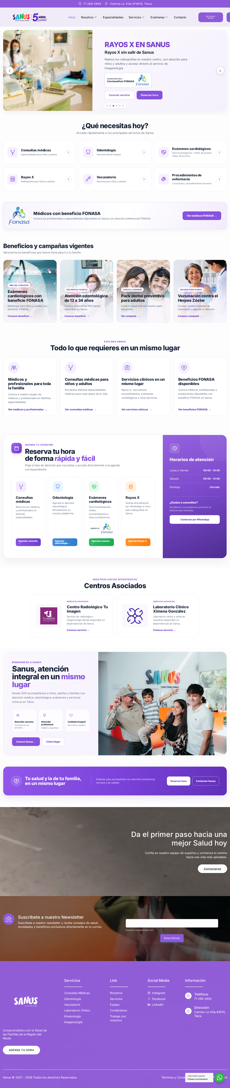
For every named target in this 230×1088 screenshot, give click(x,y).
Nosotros (87, 17)
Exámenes (157, 17)
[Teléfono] (188, 996)
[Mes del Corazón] (107, 106)
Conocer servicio (30, 95)
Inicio (72, 17)
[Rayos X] (113, 106)
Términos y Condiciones (177, 1077)
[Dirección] (188, 1011)
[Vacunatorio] (117, 106)
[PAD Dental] (110, 106)
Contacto (180, 17)
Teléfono (201, 994)
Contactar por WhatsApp (194, 519)
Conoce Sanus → (26, 741)
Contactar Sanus (205, 781)
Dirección (201, 1007)
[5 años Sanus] (123, 106)
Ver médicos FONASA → (202, 215)
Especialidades (113, 17)
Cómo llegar (53, 741)
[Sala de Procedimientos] (120, 106)
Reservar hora (60, 95)
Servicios (135, 17)
